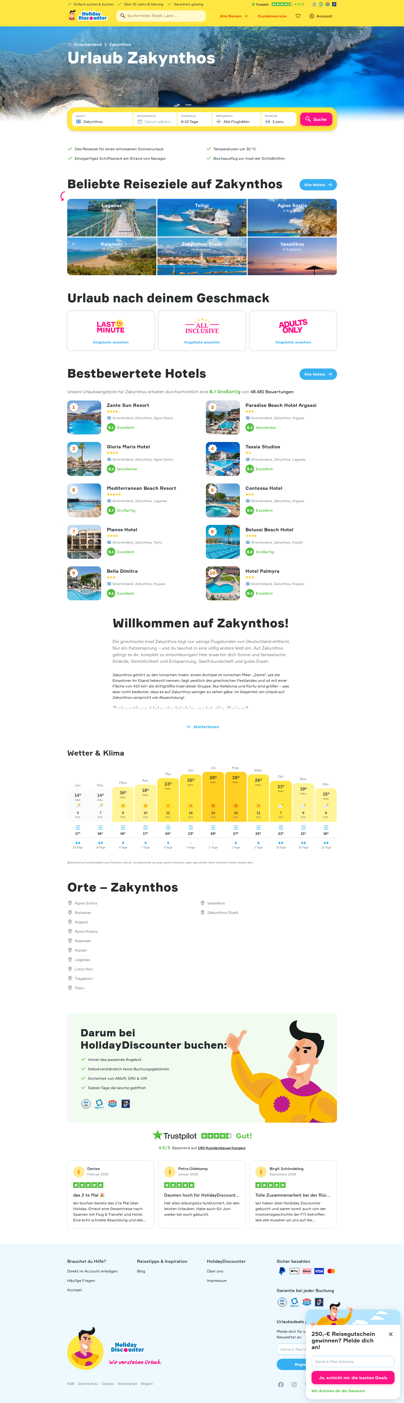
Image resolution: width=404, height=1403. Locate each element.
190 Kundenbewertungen (222, 1147)
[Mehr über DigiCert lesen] (321, 4)
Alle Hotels (314, 184)
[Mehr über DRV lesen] (314, 4)
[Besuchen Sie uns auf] (294, 1384)
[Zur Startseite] (88, 16)
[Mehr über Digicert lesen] (99, 1103)
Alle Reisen (231, 16)
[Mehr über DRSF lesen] (334, 4)
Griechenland (88, 44)
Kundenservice (272, 16)
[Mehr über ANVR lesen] (327, 4)
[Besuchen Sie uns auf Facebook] (281, 1384)
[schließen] (390, 1334)
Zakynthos (120, 44)
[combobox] (161, 16)
